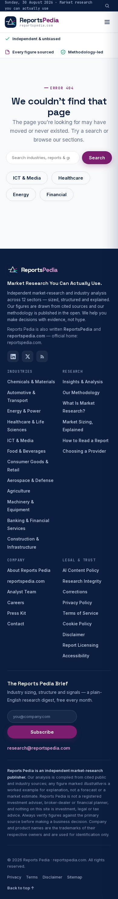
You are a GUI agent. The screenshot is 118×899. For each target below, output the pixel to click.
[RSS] (42, 356)
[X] (27, 356)
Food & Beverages (26, 451)
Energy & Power (24, 410)
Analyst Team (21, 591)
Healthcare (70, 178)
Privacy (14, 877)
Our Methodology (81, 392)
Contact (15, 623)
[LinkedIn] (13, 356)
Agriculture (18, 490)
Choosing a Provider (84, 451)
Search (97, 158)
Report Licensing (80, 645)
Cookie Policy (77, 623)
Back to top (20, 887)
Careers (15, 602)
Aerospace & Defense (30, 480)
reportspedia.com (25, 581)
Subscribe (42, 732)
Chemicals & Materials (31, 381)
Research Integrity (82, 581)
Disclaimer (74, 634)
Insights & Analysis (83, 381)
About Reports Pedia (29, 570)
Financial (57, 194)
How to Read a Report (86, 440)
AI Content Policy (81, 570)
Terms (32, 877)
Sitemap (74, 877)
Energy (21, 194)
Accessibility (76, 655)
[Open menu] (107, 22)
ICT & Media (27, 178)
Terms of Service (80, 613)
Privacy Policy (77, 602)
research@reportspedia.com (38, 748)
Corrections (75, 591)
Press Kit (16, 613)
